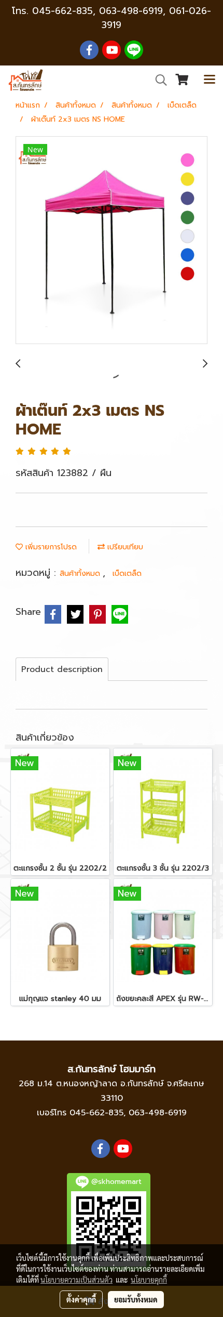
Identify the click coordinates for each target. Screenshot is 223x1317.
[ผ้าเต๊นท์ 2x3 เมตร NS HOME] (111, 241)
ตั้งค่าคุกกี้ (81, 1299)
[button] (157, 80)
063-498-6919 (158, 1113)
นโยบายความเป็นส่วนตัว (76, 1279)
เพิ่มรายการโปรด (50, 547)
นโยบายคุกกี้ (149, 1279)
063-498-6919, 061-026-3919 (155, 18)
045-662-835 (62, 11)
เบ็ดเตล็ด (127, 573)
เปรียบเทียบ (124, 547)
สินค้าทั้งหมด (81, 573)
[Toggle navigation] (209, 80)
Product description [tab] (62, 669)
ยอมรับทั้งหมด (136, 1299)
